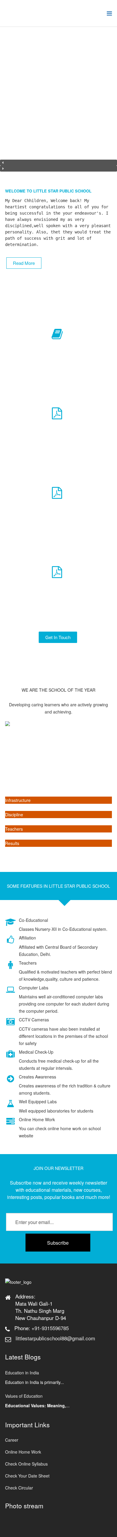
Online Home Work (23, 1452)
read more (24, 263)
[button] (58, 163)
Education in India (22, 1373)
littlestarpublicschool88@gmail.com (55, 1338)
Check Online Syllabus (26, 1464)
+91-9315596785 (50, 1328)
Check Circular (19, 1488)
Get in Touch (57, 637)
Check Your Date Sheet (27, 1476)
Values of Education (24, 1396)
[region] (58, 103)
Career (11, 1440)
